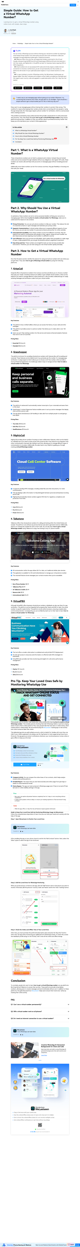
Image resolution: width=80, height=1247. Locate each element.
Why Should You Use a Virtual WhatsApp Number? (29, 133)
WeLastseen (47, 727)
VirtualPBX (19, 601)
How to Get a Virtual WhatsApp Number (27, 136)
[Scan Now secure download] (38, 765)
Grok (59, 87)
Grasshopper (20, 352)
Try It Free (26, 764)
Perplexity (29, 87)
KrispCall (18, 268)
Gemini (38, 87)
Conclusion (18, 142)
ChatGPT (19, 87)
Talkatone (18, 518)
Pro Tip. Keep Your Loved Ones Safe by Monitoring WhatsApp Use (34, 139)
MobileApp (20, 43)
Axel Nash (13, 30)
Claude (48, 87)
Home (14, 43)
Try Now (73, 5)
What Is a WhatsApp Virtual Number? (26, 130)
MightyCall (19, 435)
